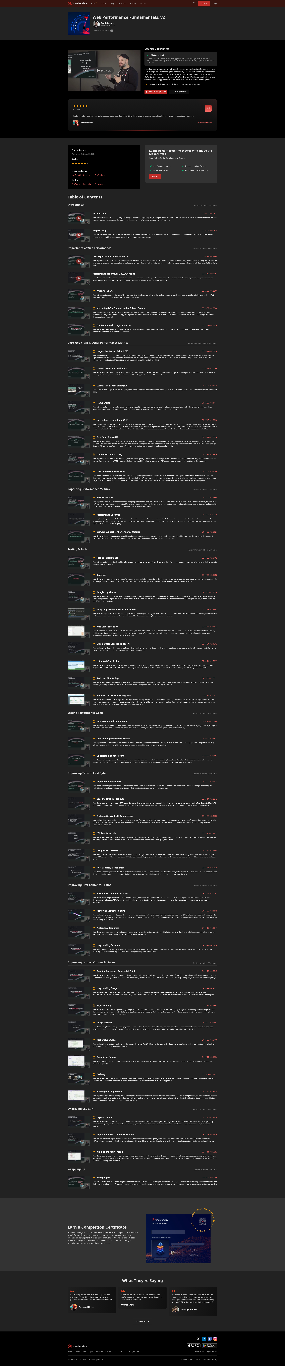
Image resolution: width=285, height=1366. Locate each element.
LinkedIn (204, 1339)
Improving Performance (109, 781)
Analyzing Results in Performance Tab (116, 609)
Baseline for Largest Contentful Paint (116, 971)
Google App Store (209, 1345)
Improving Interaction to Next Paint (115, 1134)
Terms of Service (200, 1359)
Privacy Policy (212, 1359)
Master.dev (77, 3)
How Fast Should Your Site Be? (112, 721)
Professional (100, 175)
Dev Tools (76, 184)
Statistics (101, 575)
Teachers (99, 1352)
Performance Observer (108, 514)
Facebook (210, 1339)
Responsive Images (106, 1039)
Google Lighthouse (106, 592)
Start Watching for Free (157, 92)
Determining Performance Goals (113, 738)
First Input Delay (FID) (108, 437)
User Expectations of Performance (110, 256)
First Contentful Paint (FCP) (111, 471)
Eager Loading (104, 1005)
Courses (103, 3)
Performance (100, 184)
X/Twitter (198, 1339)
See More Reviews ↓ (204, 123)
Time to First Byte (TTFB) (109, 454)
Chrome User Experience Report (113, 643)
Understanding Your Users (110, 755)
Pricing (133, 3)
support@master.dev (209, 1352)
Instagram (215, 1339)
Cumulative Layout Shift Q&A (112, 385)
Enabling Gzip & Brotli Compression (115, 816)
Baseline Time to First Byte (110, 798)
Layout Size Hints (105, 1117)
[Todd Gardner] (96, 24)
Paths (93, 3)
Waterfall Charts (105, 290)
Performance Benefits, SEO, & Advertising (114, 273)
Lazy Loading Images (107, 988)
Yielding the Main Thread (110, 1151)
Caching (101, 1074)
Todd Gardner (108, 23)
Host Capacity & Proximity (110, 867)
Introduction (99, 213)
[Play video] (104, 70)
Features (122, 3)
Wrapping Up (103, 1177)
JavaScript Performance (82, 175)
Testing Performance (107, 557)
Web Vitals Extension (107, 626)
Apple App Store (194, 1345)
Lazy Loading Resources (109, 945)
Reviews (108, 1352)
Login (215, 3)
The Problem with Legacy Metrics (114, 325)
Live (84, 1352)
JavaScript (87, 184)
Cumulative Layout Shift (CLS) (112, 368)
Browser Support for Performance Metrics (118, 531)
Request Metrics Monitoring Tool (114, 695)
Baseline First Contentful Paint (112, 893)
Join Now (204, 3)
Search (194, 3)
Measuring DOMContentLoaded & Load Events (121, 308)
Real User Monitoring (108, 678)
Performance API (105, 497)
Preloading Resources (108, 928)
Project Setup (100, 230)
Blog (112, 3)
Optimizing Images (106, 1057)
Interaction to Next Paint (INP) (112, 420)
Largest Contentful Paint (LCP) (112, 351)
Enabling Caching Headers (110, 1091)
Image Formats (104, 1022)
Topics (91, 1352)
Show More (141, 1321)
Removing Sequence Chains (111, 910)
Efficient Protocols (106, 833)
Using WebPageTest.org (109, 661)
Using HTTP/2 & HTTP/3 (109, 850)
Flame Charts (103, 402)
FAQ (121, 1352)
